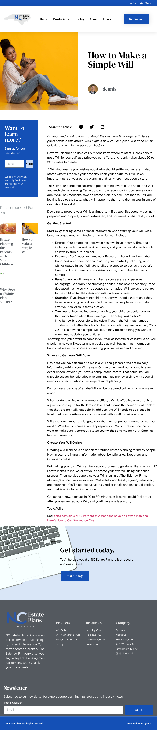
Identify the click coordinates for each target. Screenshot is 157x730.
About (94, 19)
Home (44, 19)
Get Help (145, 3)
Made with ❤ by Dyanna (139, 723)
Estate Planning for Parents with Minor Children (6, 252)
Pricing (79, 19)
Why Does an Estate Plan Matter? (7, 295)
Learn (107, 19)
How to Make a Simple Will (27, 245)
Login (132, 3)
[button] (81, 126)
